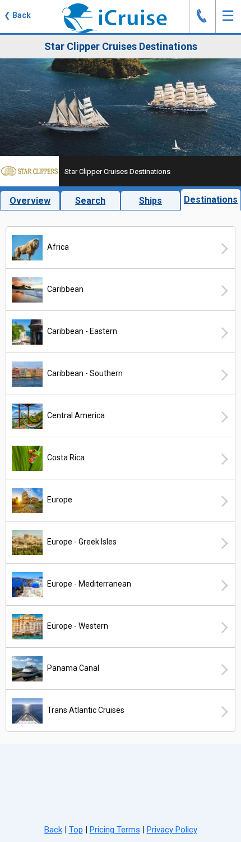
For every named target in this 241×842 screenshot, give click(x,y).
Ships (150, 200)
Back (53, 830)
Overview (30, 200)
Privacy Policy (172, 830)
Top (76, 830)
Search (90, 200)
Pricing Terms (115, 830)
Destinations (211, 199)
